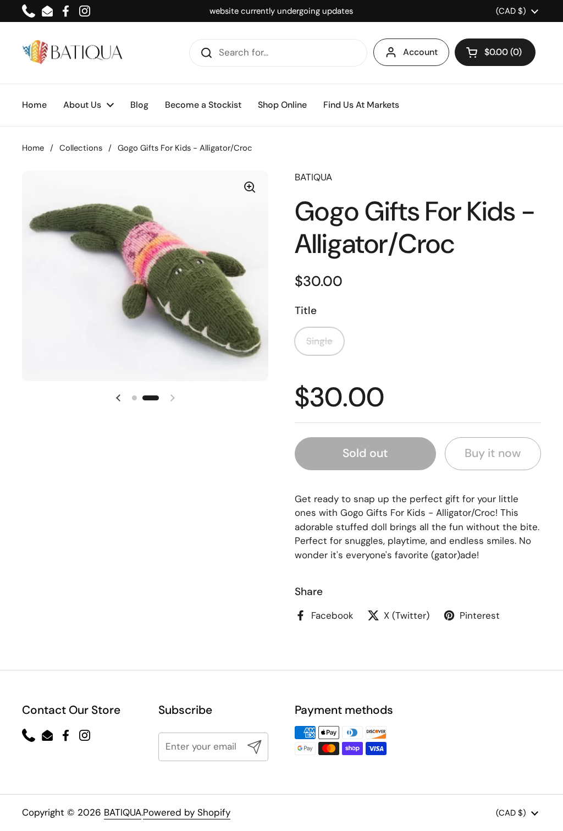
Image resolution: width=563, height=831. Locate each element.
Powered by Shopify (186, 812)
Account (420, 52)
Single (319, 341)
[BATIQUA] (72, 52)
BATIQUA (122, 812)
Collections (80, 147)
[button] (495, 52)
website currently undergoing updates (281, 11)
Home (33, 147)
